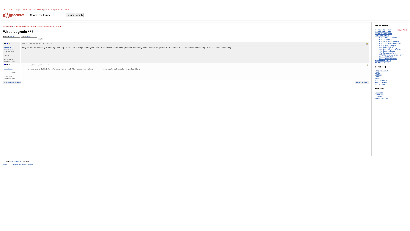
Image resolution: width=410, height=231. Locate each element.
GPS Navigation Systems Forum (391, 55)
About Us (6, 164)
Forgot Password (381, 71)
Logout (377, 73)
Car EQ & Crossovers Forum (390, 43)
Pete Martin (8, 69)
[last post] (7, 43)
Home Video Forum (383, 32)
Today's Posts (401, 30)
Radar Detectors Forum (388, 59)
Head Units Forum (386, 57)
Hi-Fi (16, 9)
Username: (9, 36)
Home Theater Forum (383, 34)
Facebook (379, 93)
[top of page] (4, 43)
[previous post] (6, 64)
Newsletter (22, 164)
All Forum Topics (382, 63)
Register (378, 75)
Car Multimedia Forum (387, 45)
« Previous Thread (12, 82)
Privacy (30, 164)
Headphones (49, 9)
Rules (377, 77)
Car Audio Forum (382, 36)
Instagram (379, 95)
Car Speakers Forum (387, 51)
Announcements (381, 82)
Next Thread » (362, 82)
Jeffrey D (7, 47)
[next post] (6, 43)
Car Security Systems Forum (390, 49)
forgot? (29, 36)
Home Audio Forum (383, 30)
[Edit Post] (367, 43)
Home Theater (37, 9)
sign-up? (12, 36)
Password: (26, 36)
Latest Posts (8, 9)
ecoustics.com (16, 161)
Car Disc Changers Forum (389, 41)
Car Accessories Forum (388, 37)
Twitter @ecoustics (382, 98)
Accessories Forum (383, 61)
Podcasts (65, 9)
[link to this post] (9, 43)
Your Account (380, 84)
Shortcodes (379, 78)
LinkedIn (378, 96)
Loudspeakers (25, 9)
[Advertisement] (67, 122)
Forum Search (75, 15)
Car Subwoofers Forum (388, 53)
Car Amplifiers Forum (387, 39)
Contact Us (14, 164)
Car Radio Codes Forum (388, 47)
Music (57, 9)
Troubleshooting (381, 80)
